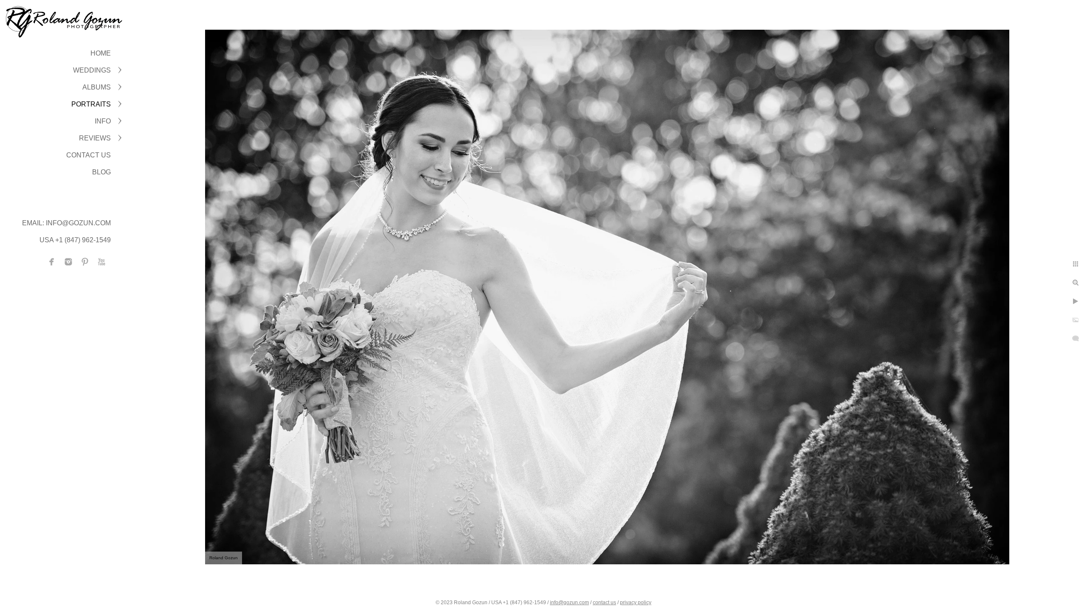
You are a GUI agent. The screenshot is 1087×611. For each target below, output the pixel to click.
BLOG (101, 172)
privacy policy (635, 602)
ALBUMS (96, 87)
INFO (103, 121)
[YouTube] (101, 262)
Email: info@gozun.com (66, 223)
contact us (604, 602)
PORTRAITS (91, 104)
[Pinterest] (85, 262)
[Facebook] (52, 262)
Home (100, 53)
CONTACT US (88, 155)
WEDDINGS (92, 70)
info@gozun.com (569, 602)
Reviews (95, 138)
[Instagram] (68, 262)
